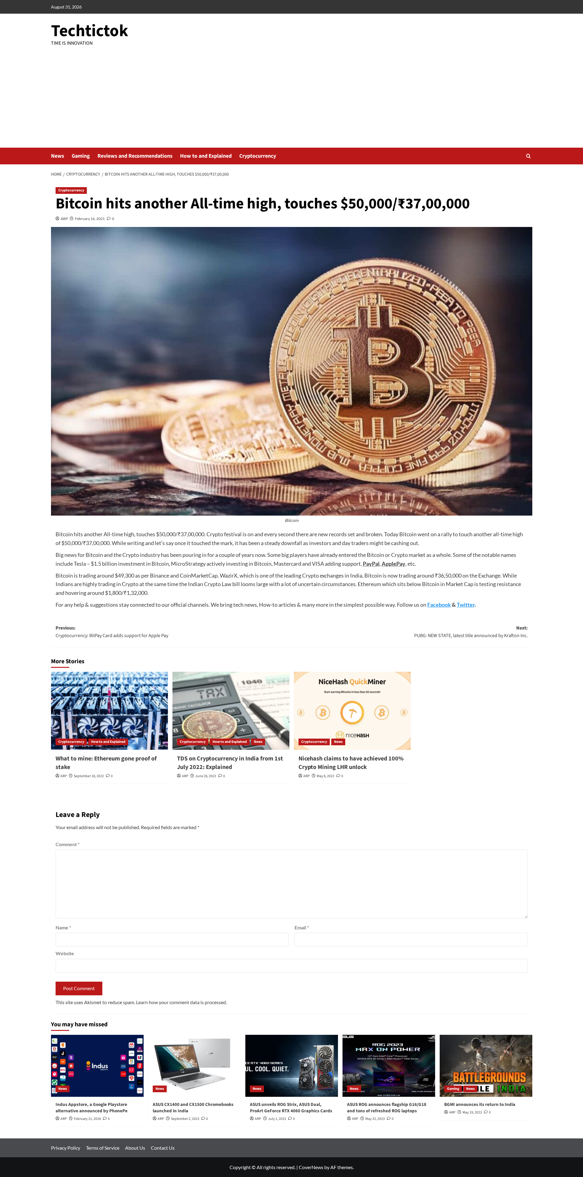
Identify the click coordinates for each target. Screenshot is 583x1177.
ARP (64, 218)
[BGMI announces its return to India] (486, 1065)
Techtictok (89, 31)
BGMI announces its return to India (479, 1104)
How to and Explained (206, 156)
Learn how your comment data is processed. (181, 1002)
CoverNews (311, 1167)
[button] (528, 156)
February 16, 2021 (90, 218)
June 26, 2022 (205, 776)
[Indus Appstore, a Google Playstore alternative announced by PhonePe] (97, 1065)
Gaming (81, 156)
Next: (471, 632)
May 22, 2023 (375, 1118)
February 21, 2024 (87, 1118)
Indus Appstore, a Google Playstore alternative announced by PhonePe (92, 1107)
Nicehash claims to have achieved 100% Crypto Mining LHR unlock (351, 762)
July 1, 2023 (277, 1118)
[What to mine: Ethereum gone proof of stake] (109, 711)
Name (63, 927)
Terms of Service (102, 1148)
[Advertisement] (291, 102)
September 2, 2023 (185, 1118)
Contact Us (163, 1148)
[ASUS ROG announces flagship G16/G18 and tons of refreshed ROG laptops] (389, 1065)
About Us (135, 1148)
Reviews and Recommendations (134, 156)
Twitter (466, 604)
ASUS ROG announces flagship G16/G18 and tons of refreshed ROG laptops (386, 1107)
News (57, 156)
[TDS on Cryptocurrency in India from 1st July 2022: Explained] (230, 711)
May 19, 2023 (472, 1112)
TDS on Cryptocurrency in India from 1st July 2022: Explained (230, 762)
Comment (68, 844)
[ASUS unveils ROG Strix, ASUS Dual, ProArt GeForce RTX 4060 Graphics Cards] (291, 1065)
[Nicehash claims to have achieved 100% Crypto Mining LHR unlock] (352, 711)
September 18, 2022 (89, 776)
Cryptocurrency (257, 156)
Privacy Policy (65, 1148)
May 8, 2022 (325, 776)
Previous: (112, 632)
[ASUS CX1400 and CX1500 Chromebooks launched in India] (194, 1065)
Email (302, 927)
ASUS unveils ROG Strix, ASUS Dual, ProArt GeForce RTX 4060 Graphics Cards (291, 1107)
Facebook (439, 604)
